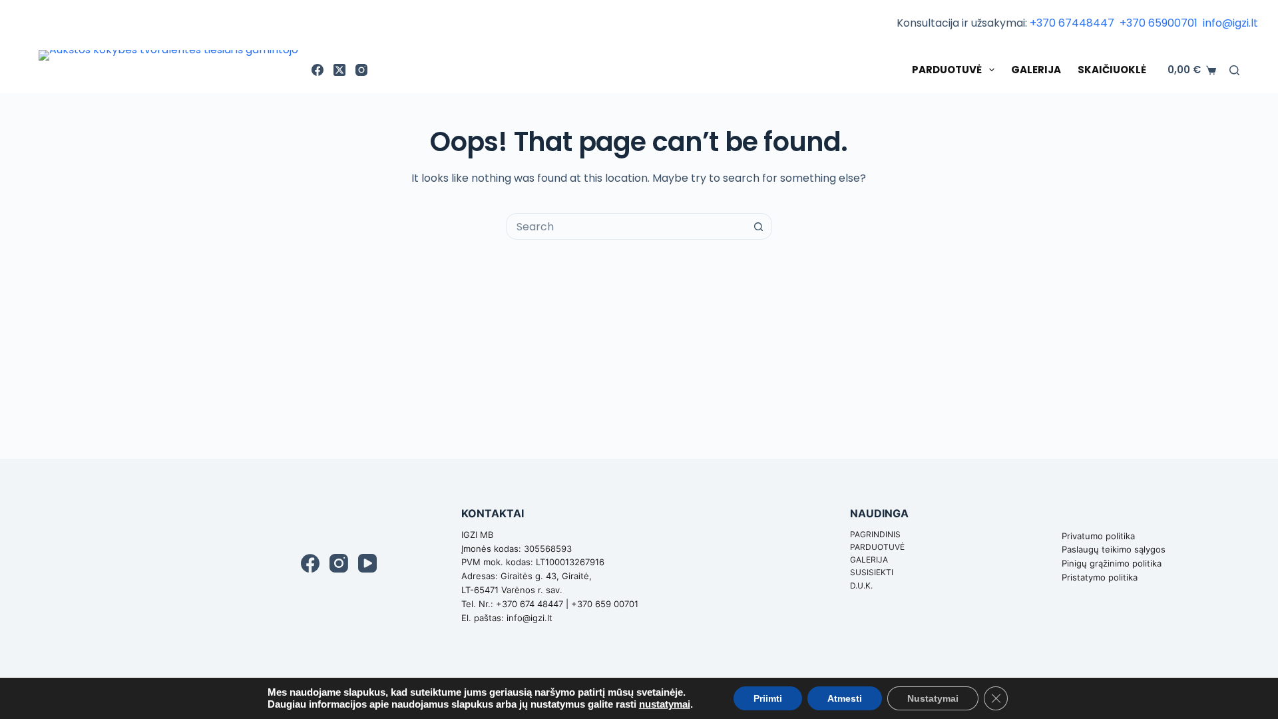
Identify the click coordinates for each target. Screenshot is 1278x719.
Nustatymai (932, 698)
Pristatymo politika (1100, 577)
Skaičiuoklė (1112, 70)
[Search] (1234, 70)
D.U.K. (861, 586)
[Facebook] (317, 70)
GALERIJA (869, 560)
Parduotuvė (947, 70)
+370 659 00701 (604, 604)
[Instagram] (361, 70)
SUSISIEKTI (871, 572)
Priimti (767, 698)
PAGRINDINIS (875, 534)
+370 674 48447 (529, 604)
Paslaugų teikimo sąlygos (1114, 549)
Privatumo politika (1098, 536)
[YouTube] (367, 563)
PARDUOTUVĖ (877, 547)
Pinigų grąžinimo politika (1112, 563)
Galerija (1036, 70)
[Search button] (758, 226)
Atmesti (844, 698)
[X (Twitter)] (339, 70)
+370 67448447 (1073, 23)
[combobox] (626, 226)
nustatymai (664, 704)
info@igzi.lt (1230, 23)
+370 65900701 (1160, 23)
